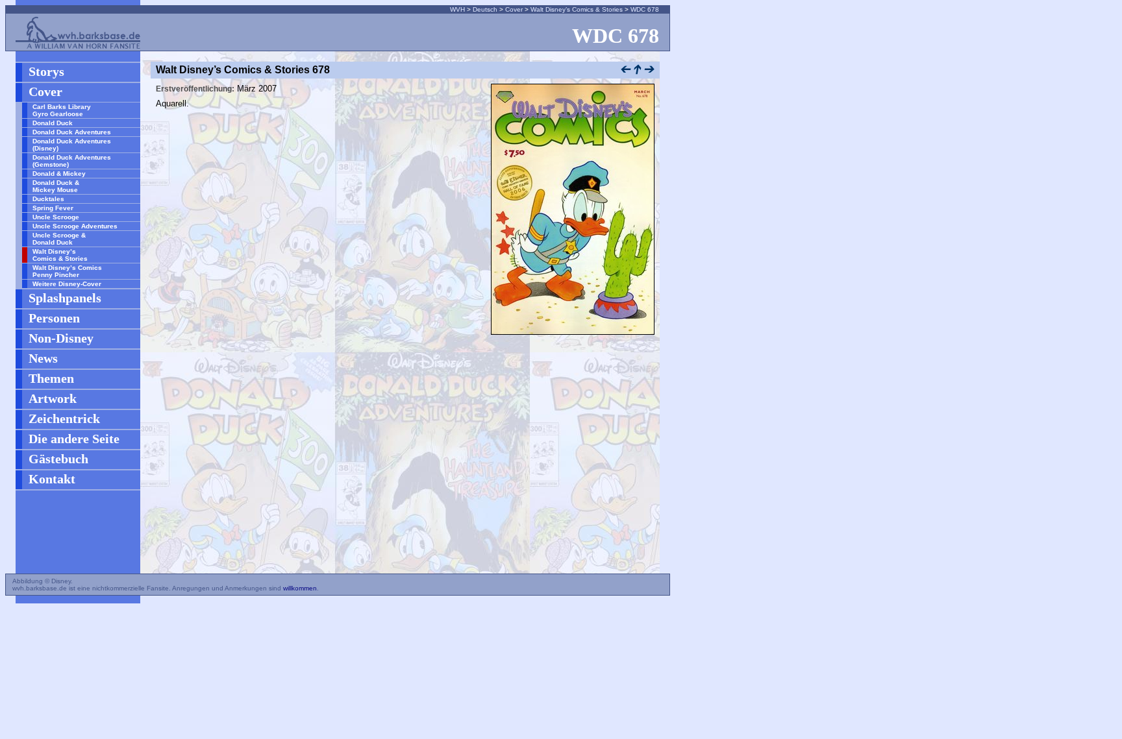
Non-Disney (61, 338)
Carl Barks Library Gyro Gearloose (61, 110)
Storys (46, 71)
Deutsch (485, 9)
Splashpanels (65, 298)
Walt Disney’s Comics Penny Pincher (67, 271)
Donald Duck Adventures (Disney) (71, 145)
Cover (514, 9)
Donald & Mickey (59, 173)
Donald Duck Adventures (71, 132)
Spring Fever (52, 208)
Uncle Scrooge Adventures (75, 226)
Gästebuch (58, 459)
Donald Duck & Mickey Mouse (55, 186)
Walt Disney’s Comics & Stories (576, 9)
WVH (457, 9)
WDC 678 (644, 9)
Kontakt (52, 479)
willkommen (300, 588)
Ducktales (48, 198)
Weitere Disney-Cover (66, 283)
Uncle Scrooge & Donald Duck (59, 239)
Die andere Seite (74, 438)
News (43, 358)
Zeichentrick (64, 418)
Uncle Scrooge (55, 217)
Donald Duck (52, 123)
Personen (54, 318)
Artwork (53, 398)
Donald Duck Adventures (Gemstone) (71, 161)
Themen (51, 378)
